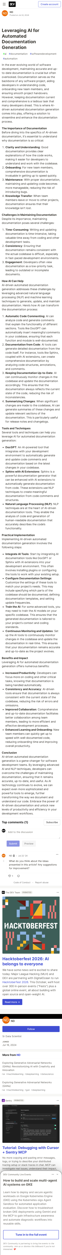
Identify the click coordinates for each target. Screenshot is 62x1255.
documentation (18, 53)
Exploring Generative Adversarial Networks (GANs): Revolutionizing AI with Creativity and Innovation (28, 1068)
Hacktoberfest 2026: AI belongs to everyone (25, 961)
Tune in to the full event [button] (31, 1234)
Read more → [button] (12, 1001)
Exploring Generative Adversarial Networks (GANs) (27, 1086)
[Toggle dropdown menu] (57, 854)
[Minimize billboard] (57, 1174)
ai (4, 53)
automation (10, 58)
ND (11, 12)
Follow (31, 1029)
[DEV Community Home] (12, 4)
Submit (13, 843)
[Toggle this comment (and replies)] (4, 861)
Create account (49, 4)
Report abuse (41, 882)
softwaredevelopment (43, 53)
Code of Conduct (22, 882)
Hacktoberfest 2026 (15, 982)
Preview (28, 843)
